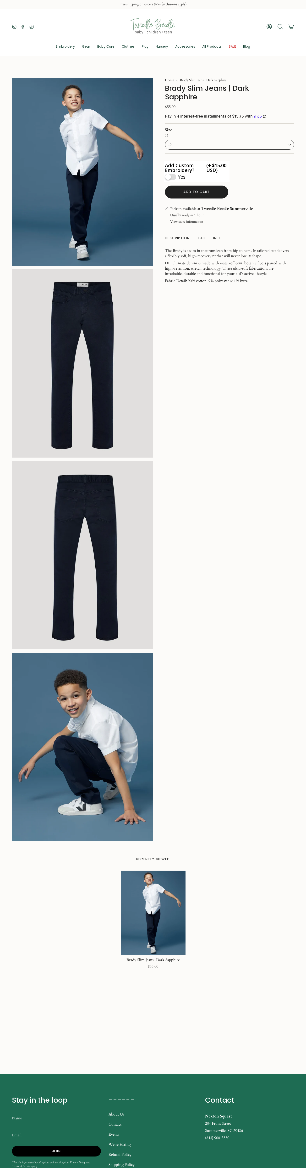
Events (114, 1134)
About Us (116, 1114)
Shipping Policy (122, 1164)
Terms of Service (21, 1166)
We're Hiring (120, 1144)
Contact (115, 1124)
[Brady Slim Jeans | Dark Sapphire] (153, 913)
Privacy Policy (77, 1162)
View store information (186, 221)
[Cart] (291, 27)
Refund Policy (120, 1154)
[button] (86, 47)
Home (169, 80)
